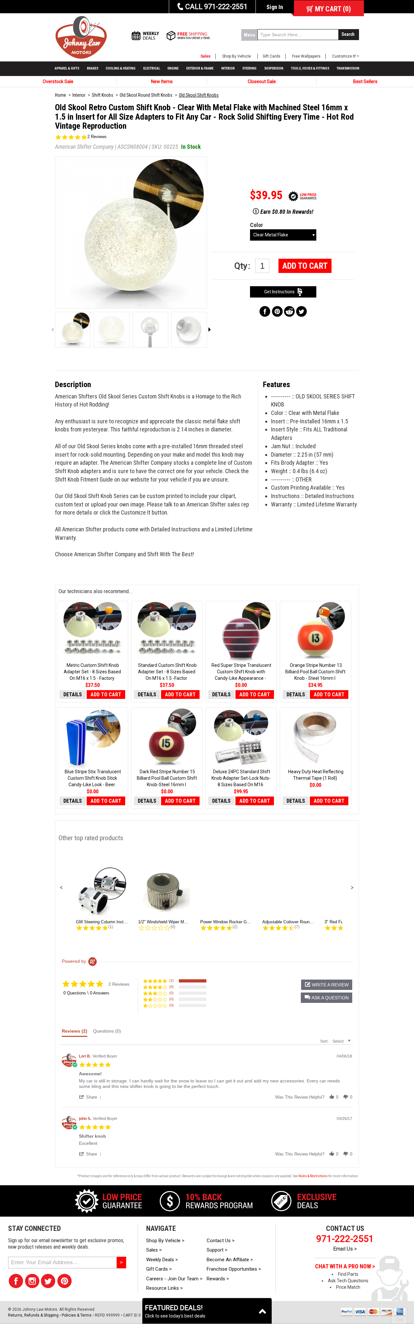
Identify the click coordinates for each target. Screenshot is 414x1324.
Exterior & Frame (199, 68)
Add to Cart (305, 266)
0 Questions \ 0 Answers (86, 993)
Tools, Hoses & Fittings (310, 68)
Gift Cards (271, 56)
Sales (206, 56)
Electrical (151, 68)
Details (72, 694)
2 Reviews (97, 136)
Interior (228, 68)
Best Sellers (365, 81)
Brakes (92, 68)
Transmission (348, 68)
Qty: (243, 266)
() (333, 9)
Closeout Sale (262, 81)
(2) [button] (171, 980)
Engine (173, 68)
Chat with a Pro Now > (345, 1266)
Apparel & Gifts (67, 68)
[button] (61, 888)
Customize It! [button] (344, 56)
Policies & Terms (77, 1315)
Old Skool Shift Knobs (199, 95)
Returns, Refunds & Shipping (33, 1315)
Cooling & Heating (121, 68)
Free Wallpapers (306, 56)
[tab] (74, 1032)
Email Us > (345, 1249)
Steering (249, 68)
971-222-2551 (345, 1238)
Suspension (273, 68)
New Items (162, 81)
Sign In (275, 7)
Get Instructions (281, 292)
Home (60, 95)
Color (256, 225)
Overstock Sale (58, 81)
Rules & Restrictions (313, 1176)
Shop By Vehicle (236, 56)
